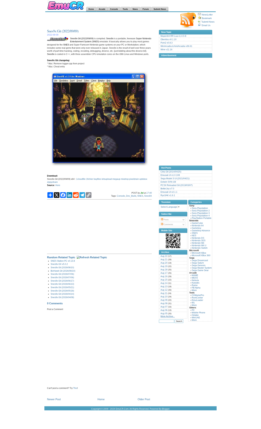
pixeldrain (134, 179)
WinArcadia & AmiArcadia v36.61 (176, 46)
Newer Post (54, 399)
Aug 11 (164, 293)
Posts (166, 219)
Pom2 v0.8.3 (167, 43)
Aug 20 (164, 263)
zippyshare (52, 182)
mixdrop (125, 179)
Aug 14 (164, 283)
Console (121, 196)
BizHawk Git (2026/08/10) (63, 271)
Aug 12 (164, 290)
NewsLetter (207, 15)
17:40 (149, 193)
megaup (116, 179)
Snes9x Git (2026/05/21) (62, 287)
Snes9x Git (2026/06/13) (62, 284)
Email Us (206, 25)
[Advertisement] (111, 21)
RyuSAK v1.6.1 (168, 195)
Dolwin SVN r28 (168, 182)
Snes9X (148, 196)
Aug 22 (164, 256)
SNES (66, 45)
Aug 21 (164, 259)
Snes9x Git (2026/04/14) (62, 294)
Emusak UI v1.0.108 (170, 175)
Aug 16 (164, 276)
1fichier (89, 179)
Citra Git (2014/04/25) (171, 172)
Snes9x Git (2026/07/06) (62, 274)
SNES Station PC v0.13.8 (63, 261)
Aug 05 (164, 313)
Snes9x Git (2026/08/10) (62, 267)
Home (101, 399)
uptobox (143, 179)
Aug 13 (164, 286)
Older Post (144, 399)
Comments (168, 224)
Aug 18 (164, 269)
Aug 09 (164, 300)
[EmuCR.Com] (173, 240)
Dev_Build (131, 196)
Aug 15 (164, 280)
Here (57, 185)
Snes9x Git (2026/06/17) (62, 281)
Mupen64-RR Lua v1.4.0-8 (173, 36)
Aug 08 (164, 303)
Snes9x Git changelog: (58, 60)
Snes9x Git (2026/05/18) (62, 291)
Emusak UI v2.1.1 (169, 192)
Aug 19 (164, 266)
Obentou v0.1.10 (168, 39)
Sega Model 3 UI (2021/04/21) (175, 178)
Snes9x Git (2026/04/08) (62, 297)
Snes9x (109, 38)
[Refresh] (92, 257)
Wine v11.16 (166, 49)
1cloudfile (81, 179)
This (75, 388)
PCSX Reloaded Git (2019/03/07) (177, 185)
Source (50, 185)
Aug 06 (164, 310)
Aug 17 (164, 273)
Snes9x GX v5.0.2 (59, 264)
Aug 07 (164, 307)
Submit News (208, 22)
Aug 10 (164, 296)
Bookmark (207, 18)
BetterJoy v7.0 (167, 188)
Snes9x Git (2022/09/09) (62, 31)
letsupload (107, 179)
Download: (52, 176)
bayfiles (97, 179)
